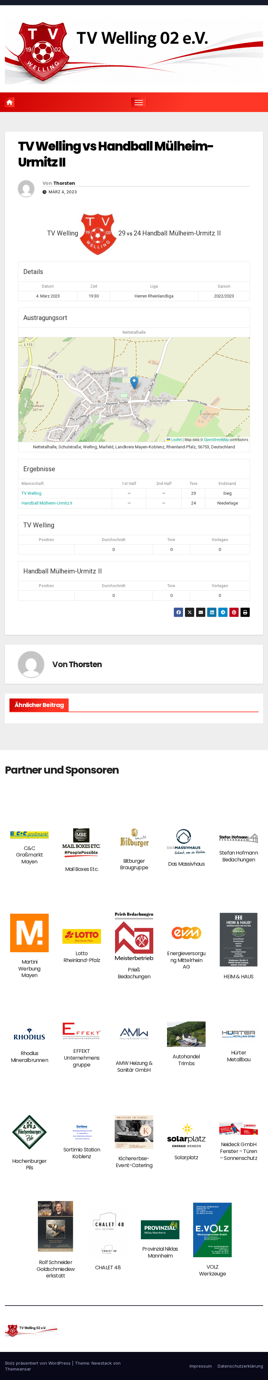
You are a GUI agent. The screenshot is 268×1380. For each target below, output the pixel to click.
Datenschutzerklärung (240, 1366)
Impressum (201, 1366)
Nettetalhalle (134, 332)
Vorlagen (220, 540)
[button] (134, 383)
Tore (171, 540)
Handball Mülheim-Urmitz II (47, 503)
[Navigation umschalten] (139, 102)
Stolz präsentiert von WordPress (38, 1363)
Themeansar (18, 1369)
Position (46, 540)
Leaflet (176, 439)
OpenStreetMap (216, 439)
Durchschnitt (114, 540)
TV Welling (32, 493)
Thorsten (64, 183)
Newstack (102, 1363)
